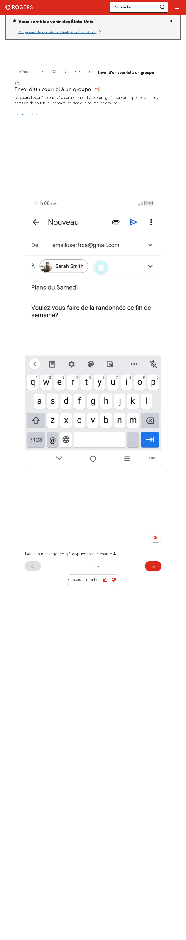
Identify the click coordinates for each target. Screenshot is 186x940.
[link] (60, 32)
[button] (162, 7)
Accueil (27, 71)
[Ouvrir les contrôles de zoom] (155, 537)
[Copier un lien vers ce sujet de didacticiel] (97, 89)
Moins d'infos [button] (26, 114)
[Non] (113, 579)
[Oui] (105, 579)
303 (77, 71)
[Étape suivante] (93, 332)
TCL (54, 71)
